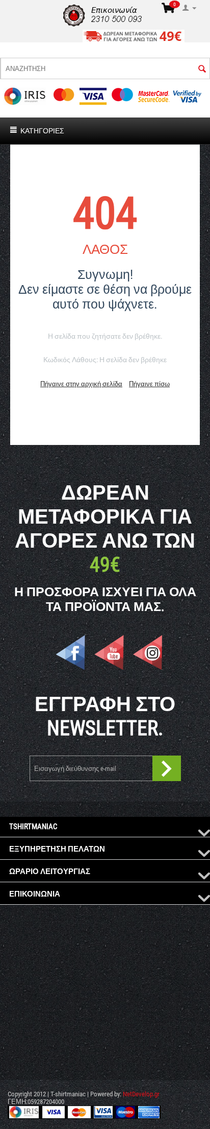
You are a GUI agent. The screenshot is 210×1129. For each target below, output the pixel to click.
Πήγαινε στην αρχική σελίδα (81, 384)
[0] (168, 11)
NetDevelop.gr (141, 1094)
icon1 (70, 652)
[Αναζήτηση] (202, 70)
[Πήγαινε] (166, 768)
